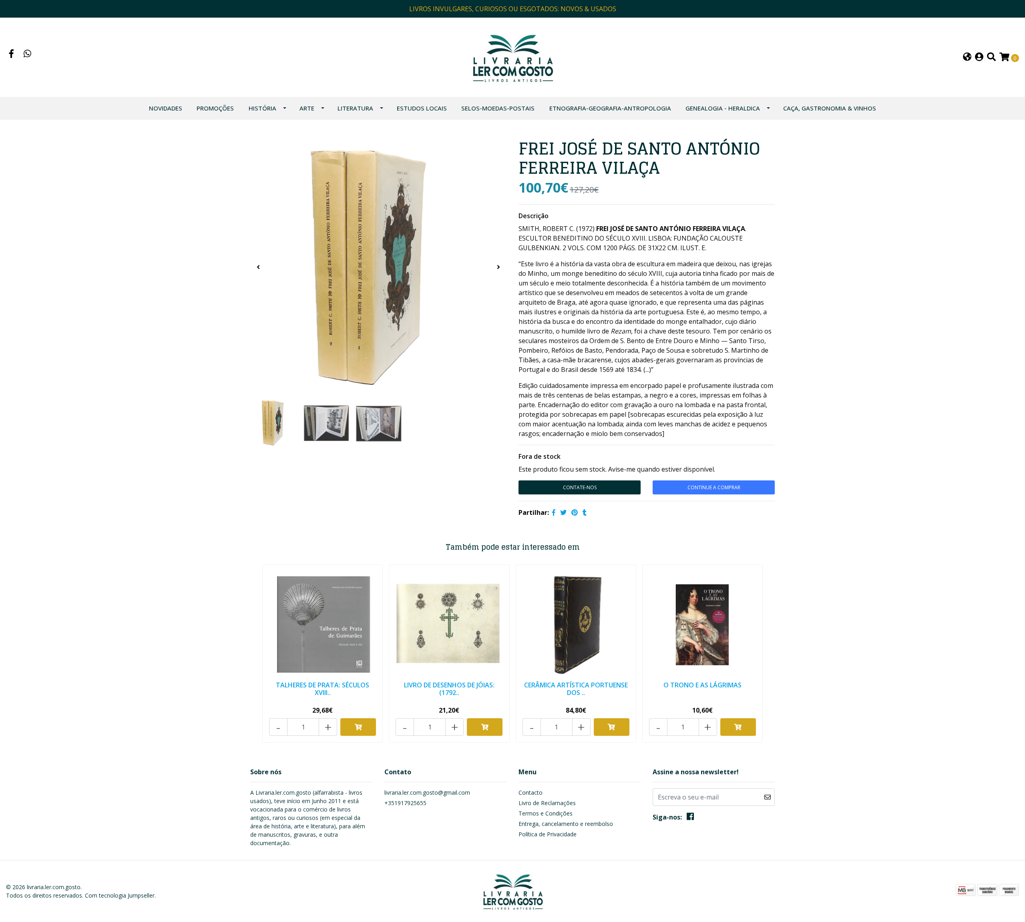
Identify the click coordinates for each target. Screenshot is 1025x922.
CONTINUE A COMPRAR (713, 487)
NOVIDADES (165, 108)
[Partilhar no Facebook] (553, 512)
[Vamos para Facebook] (11, 54)
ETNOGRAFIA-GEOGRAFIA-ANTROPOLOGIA (610, 108)
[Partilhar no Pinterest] (574, 512)
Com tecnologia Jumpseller (120, 895)
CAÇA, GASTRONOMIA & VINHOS (829, 108)
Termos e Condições (546, 813)
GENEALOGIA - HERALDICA (722, 108)
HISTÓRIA (262, 108)
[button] (967, 57)
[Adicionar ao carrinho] (358, 727)
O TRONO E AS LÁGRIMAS (702, 685)
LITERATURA (355, 108)
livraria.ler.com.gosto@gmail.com (427, 792)
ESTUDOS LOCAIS (422, 108)
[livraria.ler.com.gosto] (512, 56)
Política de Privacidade (548, 834)
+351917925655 (405, 803)
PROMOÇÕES (215, 108)
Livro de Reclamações (547, 803)
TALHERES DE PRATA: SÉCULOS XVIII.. (322, 689)
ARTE (306, 108)
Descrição (534, 215)
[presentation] (258, 267)
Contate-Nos (580, 487)
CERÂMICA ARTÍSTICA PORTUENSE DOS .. (576, 689)
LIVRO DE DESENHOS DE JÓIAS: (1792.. (449, 689)
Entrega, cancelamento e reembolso (566, 824)
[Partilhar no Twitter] (563, 512)
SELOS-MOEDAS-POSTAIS (498, 108)
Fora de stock (540, 456)
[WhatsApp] (27, 54)
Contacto (531, 792)
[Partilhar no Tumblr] (585, 512)
